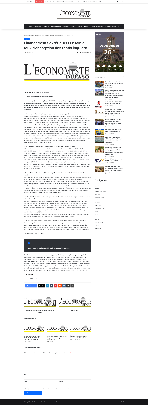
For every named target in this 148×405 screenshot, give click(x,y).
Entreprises (38, 26)
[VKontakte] (64, 285)
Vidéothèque (98, 228)
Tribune (97, 225)
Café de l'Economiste (100, 191)
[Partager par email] (68, 285)
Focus (80, 26)
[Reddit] (60, 285)
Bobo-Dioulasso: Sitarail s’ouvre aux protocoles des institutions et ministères (114, 83)
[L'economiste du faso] (74, 13)
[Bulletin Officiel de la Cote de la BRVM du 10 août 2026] (99, 161)
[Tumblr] (51, 285)
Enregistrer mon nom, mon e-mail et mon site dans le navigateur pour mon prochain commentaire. (52, 389)
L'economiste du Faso (53, 402)
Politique (46, 26)
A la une (32, 35)
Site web (61, 381)
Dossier (74, 26)
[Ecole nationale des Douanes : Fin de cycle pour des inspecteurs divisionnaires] (57, 328)
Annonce (97, 188)
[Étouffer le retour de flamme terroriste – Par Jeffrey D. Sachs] (80, 328)
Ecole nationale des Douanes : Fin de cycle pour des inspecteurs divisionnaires (57, 337)
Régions (86, 26)
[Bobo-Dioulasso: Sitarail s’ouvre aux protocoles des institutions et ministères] (99, 84)
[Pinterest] (55, 285)
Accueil (30, 26)
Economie (66, 26)
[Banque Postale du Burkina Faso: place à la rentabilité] (99, 132)
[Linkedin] (47, 285)
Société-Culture (56, 26)
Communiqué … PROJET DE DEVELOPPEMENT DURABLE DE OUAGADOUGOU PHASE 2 (33, 337)
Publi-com (97, 217)
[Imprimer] (72, 285)
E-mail (26, 381)
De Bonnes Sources (110, 26)
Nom (25, 374)
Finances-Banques (97, 26)
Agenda (97, 185)
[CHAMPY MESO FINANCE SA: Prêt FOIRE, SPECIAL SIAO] (99, 104)
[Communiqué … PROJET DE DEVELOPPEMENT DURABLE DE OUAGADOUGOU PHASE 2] (34, 328)
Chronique (97, 194)
